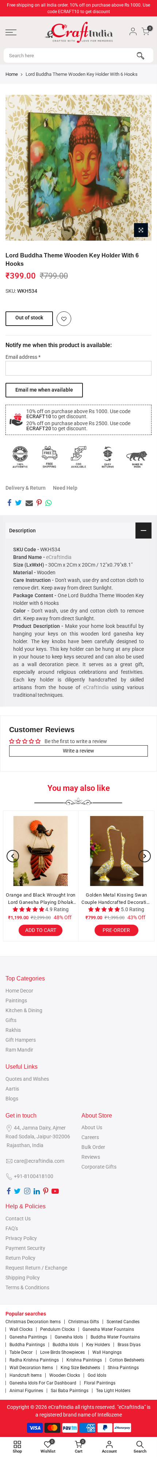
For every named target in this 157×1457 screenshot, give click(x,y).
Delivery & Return (25, 488)
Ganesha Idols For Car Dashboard (42, 1383)
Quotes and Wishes (27, 1079)
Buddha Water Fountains (115, 1337)
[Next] (144, 856)
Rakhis (13, 1030)
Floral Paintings (99, 1383)
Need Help (65, 488)
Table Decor (20, 1352)
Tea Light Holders (113, 1390)
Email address (23, 357)
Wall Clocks (20, 1329)
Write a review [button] (78, 751)
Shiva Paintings (123, 1367)
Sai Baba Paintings (69, 1390)
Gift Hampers (20, 1040)
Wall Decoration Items (31, 1367)
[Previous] (13, 856)
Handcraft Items (25, 1375)
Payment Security (25, 1248)
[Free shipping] (49, 457)
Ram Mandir (19, 1050)
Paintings (16, 1000)
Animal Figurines (26, 1390)
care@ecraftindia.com (39, 1161)
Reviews (90, 1157)
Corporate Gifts (98, 1167)
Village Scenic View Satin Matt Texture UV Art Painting (82, 898)
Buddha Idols (65, 1344)
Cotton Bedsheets (127, 1360)
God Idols (97, 1375)
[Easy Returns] (108, 457)
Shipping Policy (22, 1278)
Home (11, 74)
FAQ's (11, 1228)
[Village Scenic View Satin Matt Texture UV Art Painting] (82, 851)
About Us (91, 1127)
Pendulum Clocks (57, 1329)
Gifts (10, 1020)
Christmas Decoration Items (33, 1321)
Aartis (12, 1089)
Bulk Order (93, 1147)
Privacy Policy (21, 1238)
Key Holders (98, 1344)
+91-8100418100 (33, 1176)
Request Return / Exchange (36, 1268)
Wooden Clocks (64, 1375)
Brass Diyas (129, 1344)
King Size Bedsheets (80, 1367)
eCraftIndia (59, 557)
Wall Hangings (107, 1352)
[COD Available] (78, 457)
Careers (90, 1137)
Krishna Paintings (84, 1360)
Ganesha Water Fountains (108, 1329)
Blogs (11, 1099)
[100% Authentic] (20, 457)
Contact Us (18, 1218)
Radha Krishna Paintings (34, 1360)
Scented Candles (123, 1321)
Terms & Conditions (27, 1287)
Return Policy (20, 1258)
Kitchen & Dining (23, 1010)
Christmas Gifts (83, 1321)
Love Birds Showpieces (62, 1352)
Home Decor (19, 991)
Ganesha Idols (69, 1337)
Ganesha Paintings (28, 1337)
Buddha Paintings (27, 1344)
